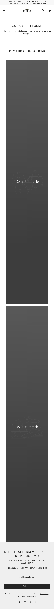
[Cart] (50, 10)
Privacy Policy (44, 594)
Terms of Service (26, 596)
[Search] (43, 10)
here (39, 31)
